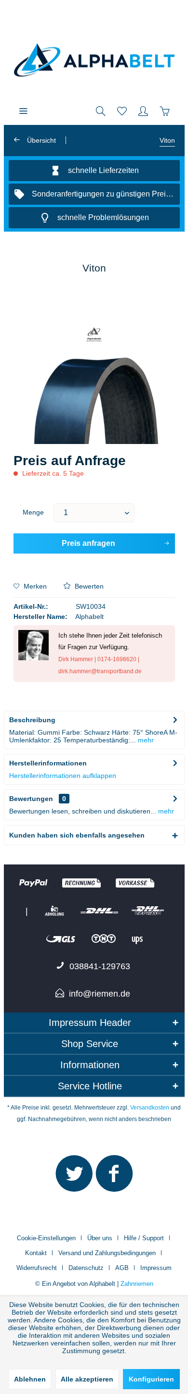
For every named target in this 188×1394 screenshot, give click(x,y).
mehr (145, 740)
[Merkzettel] (122, 110)
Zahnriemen (137, 1283)
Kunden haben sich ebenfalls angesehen (77, 835)
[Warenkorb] (164, 110)
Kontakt (36, 1253)
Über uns (99, 1238)
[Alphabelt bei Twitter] (74, 1178)
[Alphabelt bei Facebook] (114, 1178)
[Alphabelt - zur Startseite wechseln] (94, 60)
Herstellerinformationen (48, 763)
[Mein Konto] (143, 110)
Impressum (156, 1267)
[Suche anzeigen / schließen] (100, 110)
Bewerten (88, 586)
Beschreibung (32, 720)
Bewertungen (31, 798)
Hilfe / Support (144, 1238)
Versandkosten (149, 1107)
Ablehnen (30, 1379)
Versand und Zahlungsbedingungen (107, 1253)
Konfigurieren (151, 1379)
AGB (122, 1267)
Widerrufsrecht (36, 1267)
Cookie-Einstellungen (46, 1238)
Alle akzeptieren (87, 1379)
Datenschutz (86, 1267)
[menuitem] (23, 110)
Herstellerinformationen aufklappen (62, 775)
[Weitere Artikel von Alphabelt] (93, 335)
